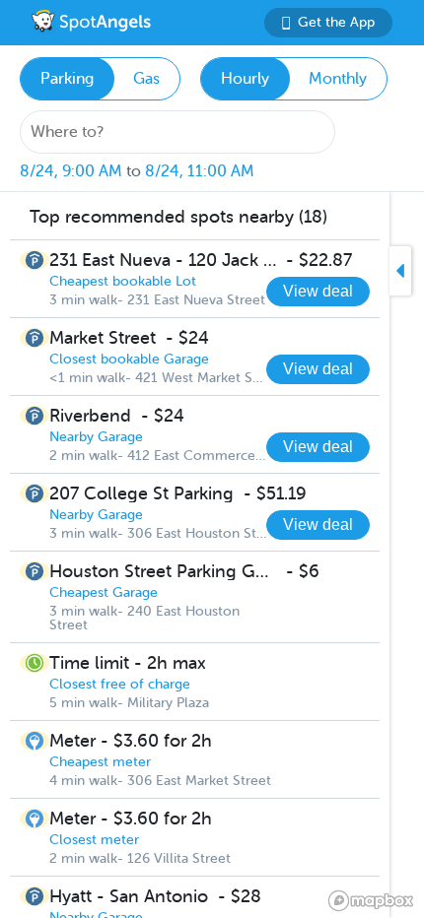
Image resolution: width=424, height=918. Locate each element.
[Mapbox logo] (370, 900)
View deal (318, 291)
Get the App (336, 22)
